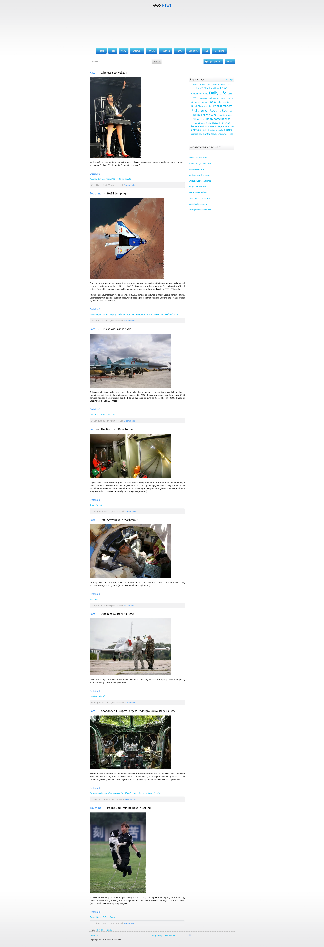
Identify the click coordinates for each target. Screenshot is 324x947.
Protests (221, 115)
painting (194, 134)
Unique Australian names (200, 181)
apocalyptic (118, 793)
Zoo (232, 126)
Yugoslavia (147, 793)
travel (214, 134)
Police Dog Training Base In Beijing (129, 807)
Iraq (96, 599)
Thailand (216, 123)
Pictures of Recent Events (211, 110)
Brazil (214, 84)
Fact (92, 72)
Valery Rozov (142, 314)
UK (222, 123)
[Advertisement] (162, 28)
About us (94, 935)
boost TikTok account (198, 204)
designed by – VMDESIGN (163, 935)
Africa (195, 84)
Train (92, 505)
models (219, 130)
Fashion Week (219, 98)
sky (200, 134)
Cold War (137, 793)
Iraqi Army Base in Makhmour (119, 519)
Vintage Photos (222, 126)
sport (206, 133)
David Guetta (125, 179)
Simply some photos (217, 118)
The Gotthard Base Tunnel (117, 429)
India (212, 102)
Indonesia (221, 102)
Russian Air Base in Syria (116, 329)
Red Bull (168, 314)
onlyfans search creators (199, 175)
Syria (97, 414)
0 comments (130, 511)
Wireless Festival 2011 (114, 72)
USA (227, 123)
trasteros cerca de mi (198, 192)
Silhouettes (198, 119)
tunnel (99, 505)
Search (157, 61)
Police (105, 917)
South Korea (199, 123)
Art (209, 84)
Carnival (221, 84)
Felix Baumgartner (126, 314)
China (98, 917)
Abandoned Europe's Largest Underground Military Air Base (138, 711)
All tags (229, 79)
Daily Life (217, 93)
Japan (229, 102)
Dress (194, 98)
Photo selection (156, 314)
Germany (195, 102)
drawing (211, 130)
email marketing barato (199, 198)
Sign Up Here (214, 61)
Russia (103, 414)
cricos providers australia (200, 209)
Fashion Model (205, 98)
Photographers (222, 105)
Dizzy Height (95, 314)
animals (196, 129)
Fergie (93, 179)
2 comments (129, 185)
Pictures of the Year (204, 115)
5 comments (129, 321)
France (230, 98)
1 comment (129, 923)
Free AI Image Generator (200, 163)
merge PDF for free (197, 186)
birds (204, 130)
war (91, 414)
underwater (223, 134)
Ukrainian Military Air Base (117, 613)
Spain (208, 123)
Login (229, 61)
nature (228, 129)
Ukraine (93, 696)
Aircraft (111, 414)
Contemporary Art (199, 94)
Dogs (92, 917)
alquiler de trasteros (198, 158)
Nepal (194, 106)
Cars (229, 84)
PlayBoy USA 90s (196, 169)
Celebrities (203, 88)
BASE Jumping (116, 193)
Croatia (157, 793)
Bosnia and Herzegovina (101, 793)
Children (215, 88)
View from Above (206, 126)
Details (94, 173)
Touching (96, 193)
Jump (176, 314)
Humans (204, 102)
